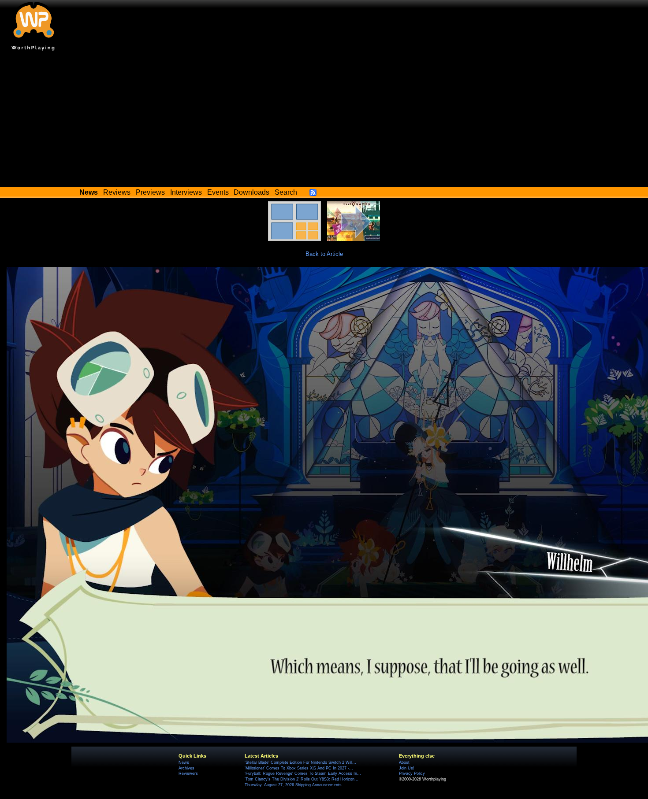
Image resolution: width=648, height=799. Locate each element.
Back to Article (324, 254)
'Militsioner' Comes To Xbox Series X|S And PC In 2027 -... (299, 768)
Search (286, 192)
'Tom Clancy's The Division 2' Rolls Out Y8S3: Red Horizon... (301, 779)
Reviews (116, 192)
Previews (150, 192)
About (404, 762)
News (184, 762)
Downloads (251, 192)
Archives (186, 768)
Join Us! (406, 768)
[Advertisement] (324, 121)
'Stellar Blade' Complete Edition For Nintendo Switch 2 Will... (300, 762)
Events (218, 192)
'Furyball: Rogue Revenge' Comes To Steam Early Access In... (303, 773)
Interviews (186, 192)
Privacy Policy (412, 773)
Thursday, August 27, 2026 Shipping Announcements (293, 785)
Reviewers (188, 773)
